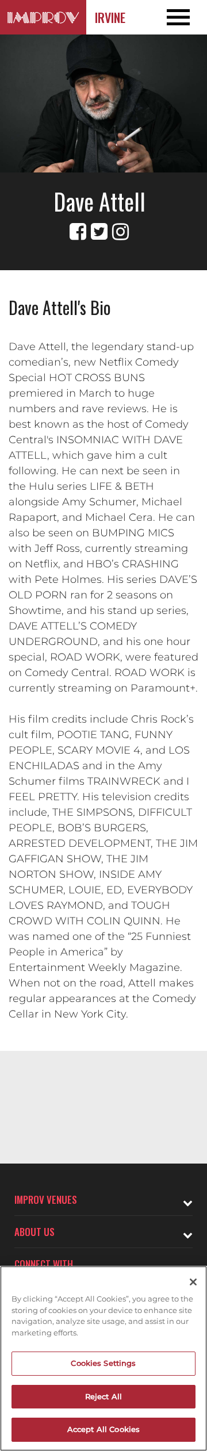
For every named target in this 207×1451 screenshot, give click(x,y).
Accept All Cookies (103, 1429)
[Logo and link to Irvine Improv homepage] (43, 17)
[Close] (193, 1282)
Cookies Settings (103, 1363)
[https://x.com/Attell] (99, 231)
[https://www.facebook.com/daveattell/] (78, 231)
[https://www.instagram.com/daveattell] (120, 231)
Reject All (103, 1396)
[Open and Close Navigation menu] (186, 17)
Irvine (110, 17)
